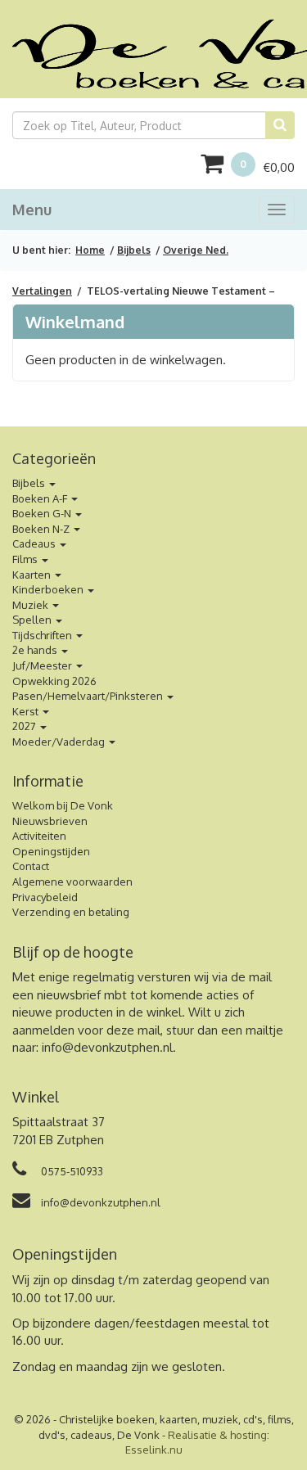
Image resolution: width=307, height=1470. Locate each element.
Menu (32, 210)
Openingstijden (51, 851)
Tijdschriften (43, 635)
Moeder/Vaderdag (59, 741)
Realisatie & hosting (217, 1434)
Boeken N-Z (42, 528)
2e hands (36, 649)
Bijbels (134, 250)
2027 (25, 726)
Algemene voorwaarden (72, 881)
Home (90, 250)
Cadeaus (35, 543)
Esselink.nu (154, 1449)
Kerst (26, 711)
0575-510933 (70, 1171)
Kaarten (32, 574)
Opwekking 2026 (54, 681)
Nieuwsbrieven (50, 820)
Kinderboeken (49, 589)
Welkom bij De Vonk (62, 805)
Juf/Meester (43, 665)
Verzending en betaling (70, 911)
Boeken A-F (41, 498)
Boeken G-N (43, 513)
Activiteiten (39, 835)
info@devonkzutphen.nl (107, 1047)
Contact (30, 866)
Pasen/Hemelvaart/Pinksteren (88, 695)
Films (26, 559)
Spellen (33, 619)
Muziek (31, 604)
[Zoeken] (280, 125)
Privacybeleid (45, 897)
